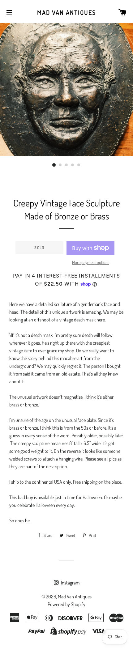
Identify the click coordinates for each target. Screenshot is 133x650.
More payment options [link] (90, 262)
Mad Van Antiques (66, 12)
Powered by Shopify (66, 604)
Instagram (69, 583)
